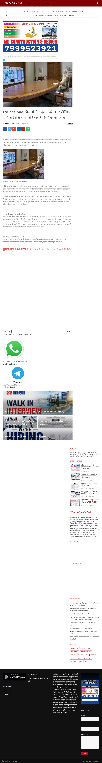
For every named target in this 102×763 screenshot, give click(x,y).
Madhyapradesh (76, 658)
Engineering (74, 652)
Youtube (5, 694)
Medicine (73, 661)
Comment (69, 123)
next (5, 442)
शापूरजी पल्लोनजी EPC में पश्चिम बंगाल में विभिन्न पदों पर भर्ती (89, 492)
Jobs (86, 655)
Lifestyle (93, 655)
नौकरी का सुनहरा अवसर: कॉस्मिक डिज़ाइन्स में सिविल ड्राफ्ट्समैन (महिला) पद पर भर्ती (89, 475)
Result (81, 661)
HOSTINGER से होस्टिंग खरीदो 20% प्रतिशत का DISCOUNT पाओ (54, 15)
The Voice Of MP (13, 2)
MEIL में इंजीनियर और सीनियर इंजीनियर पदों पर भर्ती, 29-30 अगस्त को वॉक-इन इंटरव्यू (90, 466)
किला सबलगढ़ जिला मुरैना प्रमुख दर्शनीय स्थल (81, 628)
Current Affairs (85, 648)
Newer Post (7, 331)
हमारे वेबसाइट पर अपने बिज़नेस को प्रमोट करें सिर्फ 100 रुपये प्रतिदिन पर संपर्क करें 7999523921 (54, 12)
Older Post (68, 331)
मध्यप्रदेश (87, 661)
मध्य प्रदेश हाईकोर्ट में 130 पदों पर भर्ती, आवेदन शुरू (89, 484)
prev (3, 442)
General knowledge (77, 655)
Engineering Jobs (86, 652)
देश (4, 59)
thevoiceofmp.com (93, 761)
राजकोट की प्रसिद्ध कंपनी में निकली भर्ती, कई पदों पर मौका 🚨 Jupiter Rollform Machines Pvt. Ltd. (89, 501)
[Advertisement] (38, 315)
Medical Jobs (87, 658)
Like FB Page (7, 691)
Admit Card (74, 648)
